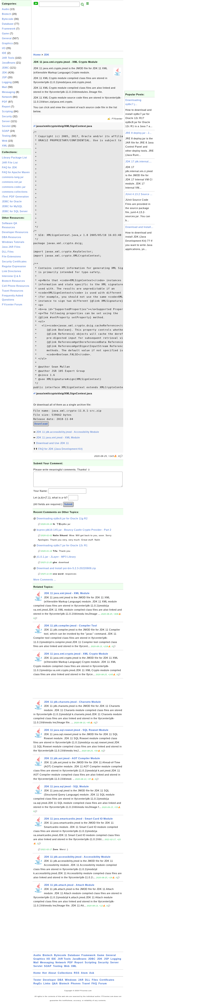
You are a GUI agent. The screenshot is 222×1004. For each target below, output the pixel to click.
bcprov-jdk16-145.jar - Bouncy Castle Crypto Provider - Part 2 (74, 530)
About (52, 973)
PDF (4, 101)
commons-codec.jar (14, 187)
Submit (68, 504)
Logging (7, 82)
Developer (49, 980)
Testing (6, 136)
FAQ (94, 983)
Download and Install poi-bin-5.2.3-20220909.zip (66, 568)
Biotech (6, 14)
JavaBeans (8, 62)
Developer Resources (15, 232)
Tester (37, 980)
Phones (76, 983)
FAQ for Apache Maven (16, 172)
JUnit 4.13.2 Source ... (138, 194)
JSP (4, 77)
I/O (3, 48)
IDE (4, 53)
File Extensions (11, 256)
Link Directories (11, 271)
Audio (5, 9)
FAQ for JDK (9, 167)
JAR (81, 980)
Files (95, 980)
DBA (60, 980)
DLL (87, 980)
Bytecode (7, 19)
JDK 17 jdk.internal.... (138, 161)
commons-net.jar (12, 182)
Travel (86, 983)
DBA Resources (11, 237)
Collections (65, 973)
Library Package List (14, 157)
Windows (71, 980)
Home (37, 54)
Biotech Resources (13, 281)
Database (8, 24)
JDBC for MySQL (12, 206)
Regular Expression (14, 266)
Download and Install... (139, 227)
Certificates (107, 980)
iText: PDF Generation (15, 196)
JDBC (5, 67)
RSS (76, 973)
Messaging (8, 92)
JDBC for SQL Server (15, 211)
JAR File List (10, 162)
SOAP (5, 131)
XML (4, 145)
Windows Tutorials (13, 242)
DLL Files (8, 251)
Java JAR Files (11, 247)
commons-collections (14, 192)
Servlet (6, 126)
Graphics (7, 43)
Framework (8, 28)
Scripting (7, 111)
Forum (102, 983)
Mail (4, 87)
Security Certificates (14, 261)
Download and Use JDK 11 (52, 443)
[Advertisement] (16, 352)
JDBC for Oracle (12, 201)
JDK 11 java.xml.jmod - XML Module (58, 437)
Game (5, 33)
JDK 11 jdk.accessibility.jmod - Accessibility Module (67, 432)
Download (41, 423)
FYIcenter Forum (12, 304)
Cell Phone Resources (15, 286)
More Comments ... (44, 579)
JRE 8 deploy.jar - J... (138, 133)
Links (46, 983)
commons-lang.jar (13, 177)
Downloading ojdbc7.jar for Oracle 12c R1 (62, 545)
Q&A (55, 983)
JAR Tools (8, 58)
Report (6, 106)
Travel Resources (12, 290)
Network (7, 97)
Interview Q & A (11, 276)
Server (6, 121)
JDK (4, 72)
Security (7, 116)
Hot (44, 973)
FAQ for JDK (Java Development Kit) (60, 449)
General (7, 38)
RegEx (37, 983)
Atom (84, 973)
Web (4, 141)
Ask (91, 973)
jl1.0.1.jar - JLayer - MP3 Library (56, 556)
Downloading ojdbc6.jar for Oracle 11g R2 (62, 518)
